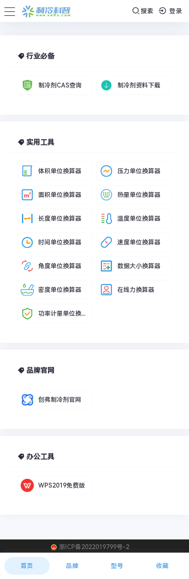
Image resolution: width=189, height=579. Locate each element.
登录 (174, 11)
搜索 (147, 11)
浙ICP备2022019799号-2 (94, 546)
